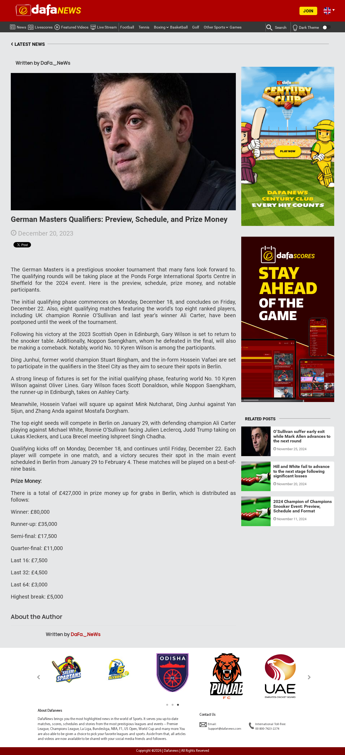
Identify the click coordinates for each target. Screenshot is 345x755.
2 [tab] (172, 705)
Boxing (159, 27)
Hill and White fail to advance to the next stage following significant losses (301, 471)
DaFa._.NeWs (86, 634)
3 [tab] (178, 705)
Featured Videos (74, 27)
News (21, 27)
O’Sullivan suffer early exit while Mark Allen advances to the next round (301, 436)
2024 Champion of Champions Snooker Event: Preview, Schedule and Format (302, 506)
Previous (35, 677)
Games (236, 27)
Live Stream (107, 27)
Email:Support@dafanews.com (224, 726)
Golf (195, 27)
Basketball (179, 27)
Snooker (253, 450)
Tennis (144, 27)
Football (127, 27)
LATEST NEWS (28, 43)
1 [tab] (167, 705)
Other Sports (214, 27)
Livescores (44, 27)
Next (309, 677)
